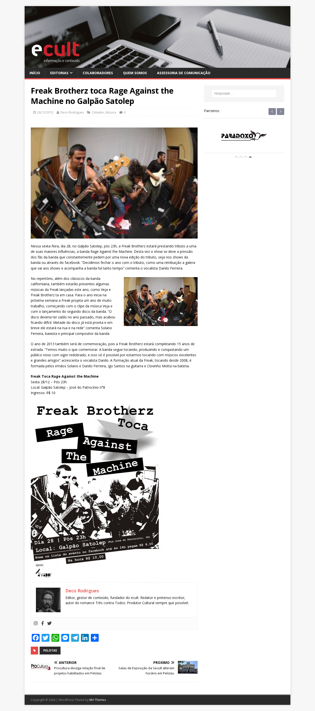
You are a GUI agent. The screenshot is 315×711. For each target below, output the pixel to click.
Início (35, 73)
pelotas (50, 650)
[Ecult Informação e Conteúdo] (157, 64)
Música (111, 112)
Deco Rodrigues (72, 112)
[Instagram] (35, 623)
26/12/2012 (45, 112)
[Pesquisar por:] (244, 93)
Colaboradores (98, 73)
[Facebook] (42, 623)
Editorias (59, 73)
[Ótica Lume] (244, 140)
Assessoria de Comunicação (183, 73)
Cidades (98, 112)
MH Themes (97, 700)
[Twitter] (49, 623)
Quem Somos (135, 73)
